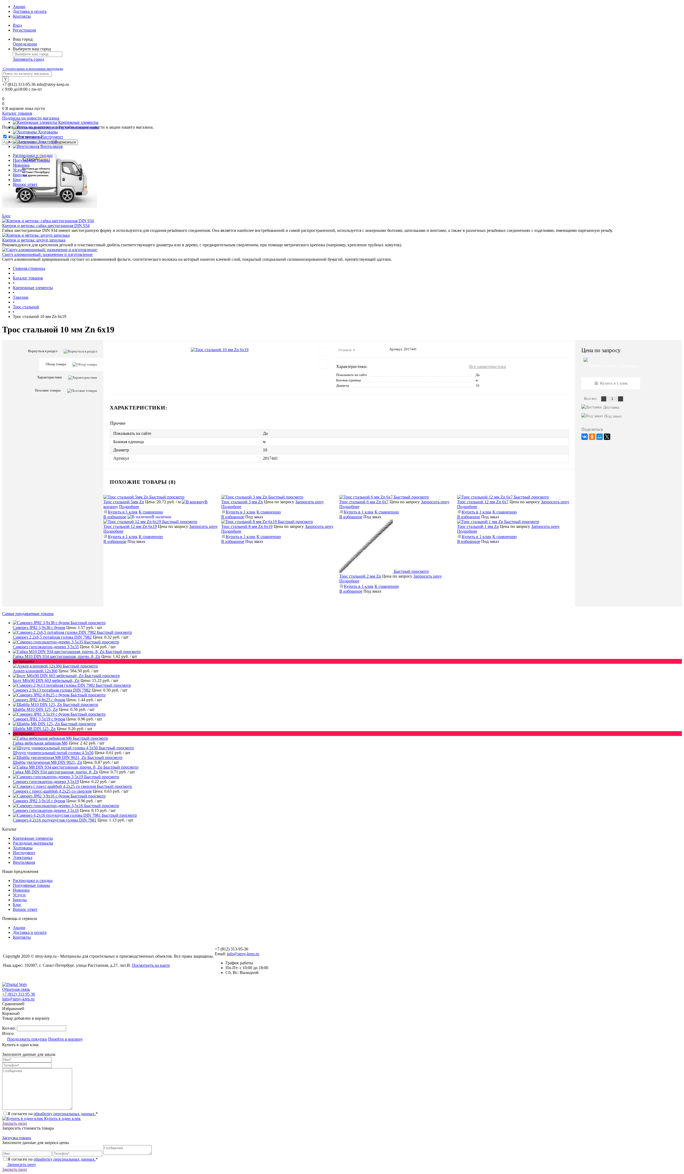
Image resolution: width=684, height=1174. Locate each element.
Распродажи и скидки (33, 155)
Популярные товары (31, 160)
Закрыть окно (14, 1123)
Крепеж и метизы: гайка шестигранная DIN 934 (46, 225)
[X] (607, 436)
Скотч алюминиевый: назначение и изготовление (47, 254)
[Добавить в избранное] (323, 352)
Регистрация (24, 30)
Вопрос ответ (25, 184)
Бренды (20, 174)
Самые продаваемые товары (28, 613)
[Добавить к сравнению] (323, 364)
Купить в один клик (62, 1118)
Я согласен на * (52, 1113)
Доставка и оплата (29, 11)
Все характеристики (487, 366)
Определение (25, 44)
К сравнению (151, 512)
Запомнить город (28, 59)
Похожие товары (48, 390)
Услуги (19, 170)
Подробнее (129, 506)
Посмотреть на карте (151, 965)
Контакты (22, 16)
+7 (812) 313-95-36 (19, 84)
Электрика (22, 857)
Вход (17, 25)
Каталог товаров (17, 113)
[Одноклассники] (592, 436)
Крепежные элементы (33, 838)
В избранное (114, 517)
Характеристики (49, 377)
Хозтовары (23, 848)
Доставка (611, 407)
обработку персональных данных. (65, 1113)
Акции (19, 6)
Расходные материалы (33, 843)
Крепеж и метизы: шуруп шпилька (33, 240)
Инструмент (24, 852)
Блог (17, 179)
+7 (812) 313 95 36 (18, 994)
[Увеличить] (220, 349)
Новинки (21, 165)
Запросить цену (309, 502)
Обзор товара (56, 364)
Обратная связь (16, 989)
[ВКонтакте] (584, 436)
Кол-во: (591, 398)
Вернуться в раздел (42, 351)
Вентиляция (24, 862)
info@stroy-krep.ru (53, 84)
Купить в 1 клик (123, 512)
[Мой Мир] (599, 436)
